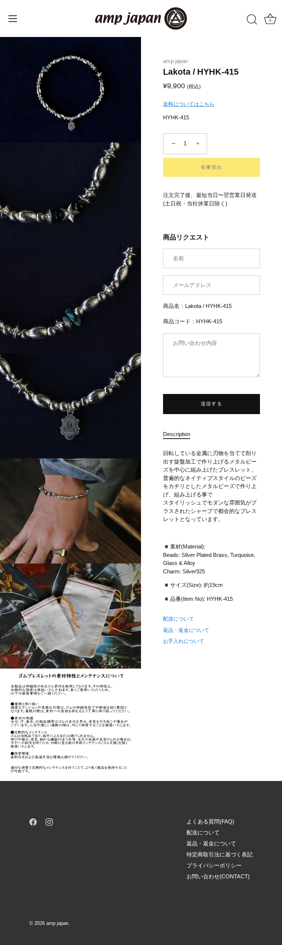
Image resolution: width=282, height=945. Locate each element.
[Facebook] (33, 821)
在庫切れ (212, 167)
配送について (178, 619)
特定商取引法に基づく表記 (220, 854)
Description (176, 434)
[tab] (180, 434)
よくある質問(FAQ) (210, 821)
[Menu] (13, 19)
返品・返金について (186, 630)
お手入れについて (183, 641)
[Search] (252, 20)
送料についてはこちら (188, 104)
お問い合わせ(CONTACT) (218, 876)
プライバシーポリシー (214, 865)
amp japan (175, 61)
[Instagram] (49, 821)
